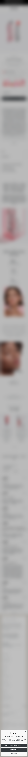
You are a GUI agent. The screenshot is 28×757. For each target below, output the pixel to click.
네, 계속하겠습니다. (14, 749)
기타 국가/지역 (14, 753)
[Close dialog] (26, 731)
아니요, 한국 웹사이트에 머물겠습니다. (14, 745)
